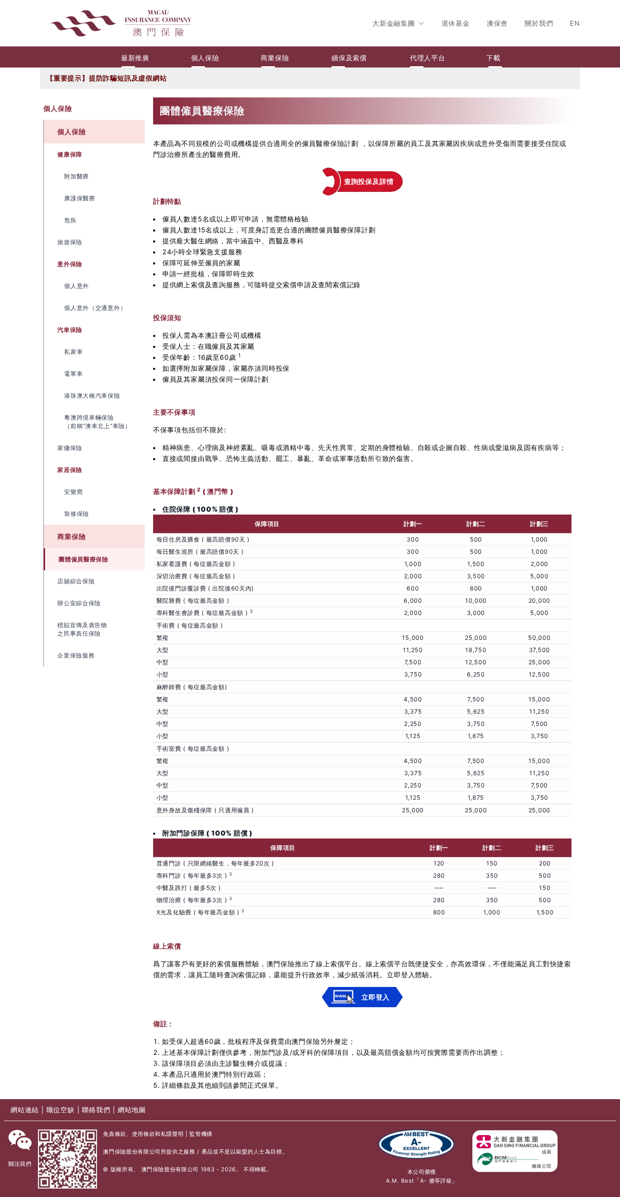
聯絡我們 (97, 1109)
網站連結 (26, 1109)
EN (575, 23)
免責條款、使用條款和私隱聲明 (143, 1133)
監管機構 (201, 1133)
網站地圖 (132, 1109)
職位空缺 (61, 1109)
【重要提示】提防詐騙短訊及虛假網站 (106, 78)
